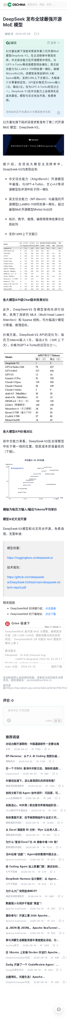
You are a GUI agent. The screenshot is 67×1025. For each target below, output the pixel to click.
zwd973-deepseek (27, 658)
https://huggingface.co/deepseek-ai (30, 557)
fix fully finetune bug (33, 655)
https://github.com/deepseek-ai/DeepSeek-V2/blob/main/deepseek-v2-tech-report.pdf (34, 582)
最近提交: (11, 650)
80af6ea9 (11, 662)
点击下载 (50, 613)
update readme (29, 662)
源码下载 (56, 666)
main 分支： (12, 666)
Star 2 (48, 627)
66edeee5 (11, 655)
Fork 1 (57, 627)
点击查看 (50, 608)
